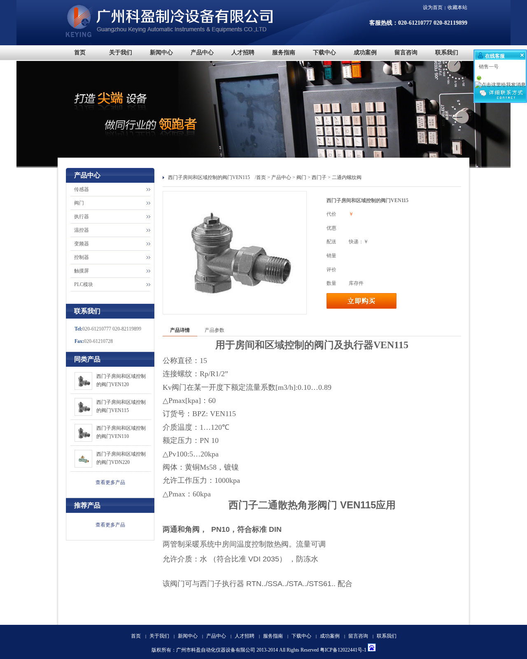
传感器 (81, 189)
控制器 (81, 257)
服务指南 (273, 636)
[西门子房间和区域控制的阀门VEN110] (83, 440)
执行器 (81, 216)
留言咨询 (358, 636)
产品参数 (214, 330)
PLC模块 (83, 284)
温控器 (81, 230)
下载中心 (301, 636)
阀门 (79, 203)
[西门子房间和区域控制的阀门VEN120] (83, 388)
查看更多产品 (110, 482)
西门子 (319, 177)
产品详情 (180, 330)
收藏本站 (457, 7)
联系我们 (386, 636)
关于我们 (159, 636)
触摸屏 (81, 271)
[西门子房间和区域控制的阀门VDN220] (83, 466)
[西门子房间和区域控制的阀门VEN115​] (83, 414)
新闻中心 (188, 636)
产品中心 (281, 177)
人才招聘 (244, 636)
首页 (261, 177)
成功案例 (330, 636)
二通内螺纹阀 (346, 177)
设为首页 (433, 7)
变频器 (81, 244)
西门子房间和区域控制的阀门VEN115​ (209, 177)
